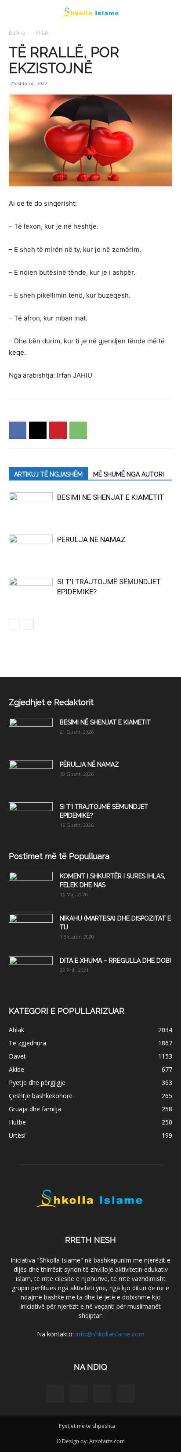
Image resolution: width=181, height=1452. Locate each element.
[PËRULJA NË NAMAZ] (31, 550)
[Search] (168, 12)
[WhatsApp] (78, 430)
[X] (38, 430)
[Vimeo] (102, 1393)
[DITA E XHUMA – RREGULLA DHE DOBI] (31, 971)
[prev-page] (14, 624)
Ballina (17, 32)
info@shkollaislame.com (110, 1334)
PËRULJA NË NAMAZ (91, 539)
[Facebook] (17, 430)
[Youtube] (126, 1393)
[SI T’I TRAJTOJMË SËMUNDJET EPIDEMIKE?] (31, 592)
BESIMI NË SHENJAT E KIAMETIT (110, 497)
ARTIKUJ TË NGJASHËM (48, 474)
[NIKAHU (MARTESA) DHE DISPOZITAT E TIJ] (31, 929)
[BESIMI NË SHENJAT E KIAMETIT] (31, 507)
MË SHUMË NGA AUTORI (128, 474)
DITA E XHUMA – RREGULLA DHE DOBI (115, 960)
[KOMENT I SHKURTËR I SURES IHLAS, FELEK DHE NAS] (31, 887)
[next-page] (28, 624)
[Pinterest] (58, 430)
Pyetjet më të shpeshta (87, 1426)
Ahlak (42, 32)
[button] (15, 12)
